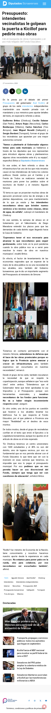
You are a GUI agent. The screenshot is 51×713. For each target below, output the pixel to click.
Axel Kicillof (39, 103)
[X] (12, 91)
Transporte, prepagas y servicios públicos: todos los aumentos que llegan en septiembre (32, 641)
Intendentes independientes (27, 582)
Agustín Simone (17, 578)
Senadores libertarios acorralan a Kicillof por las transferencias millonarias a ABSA (32, 678)
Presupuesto (9, 103)
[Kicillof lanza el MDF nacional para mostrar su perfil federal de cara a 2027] (8, 653)
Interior (7, 586)
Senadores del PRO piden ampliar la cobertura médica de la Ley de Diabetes (31, 665)
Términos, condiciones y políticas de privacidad (25, 708)
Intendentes (8, 582)
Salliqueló (30, 590)
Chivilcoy (41, 578)
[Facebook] (5, 91)
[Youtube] (46, 701)
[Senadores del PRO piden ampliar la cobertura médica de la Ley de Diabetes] (8, 665)
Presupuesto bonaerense (14, 590)
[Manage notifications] (44, 706)
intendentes (27, 106)
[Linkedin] (25, 91)
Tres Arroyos (9, 594)
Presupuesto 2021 (30, 586)
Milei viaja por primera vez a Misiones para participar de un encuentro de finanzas (22, 625)
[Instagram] (35, 701)
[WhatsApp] (19, 91)
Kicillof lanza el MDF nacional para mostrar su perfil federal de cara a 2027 (32, 653)
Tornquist (41, 590)
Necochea (16, 586)
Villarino (20, 594)
